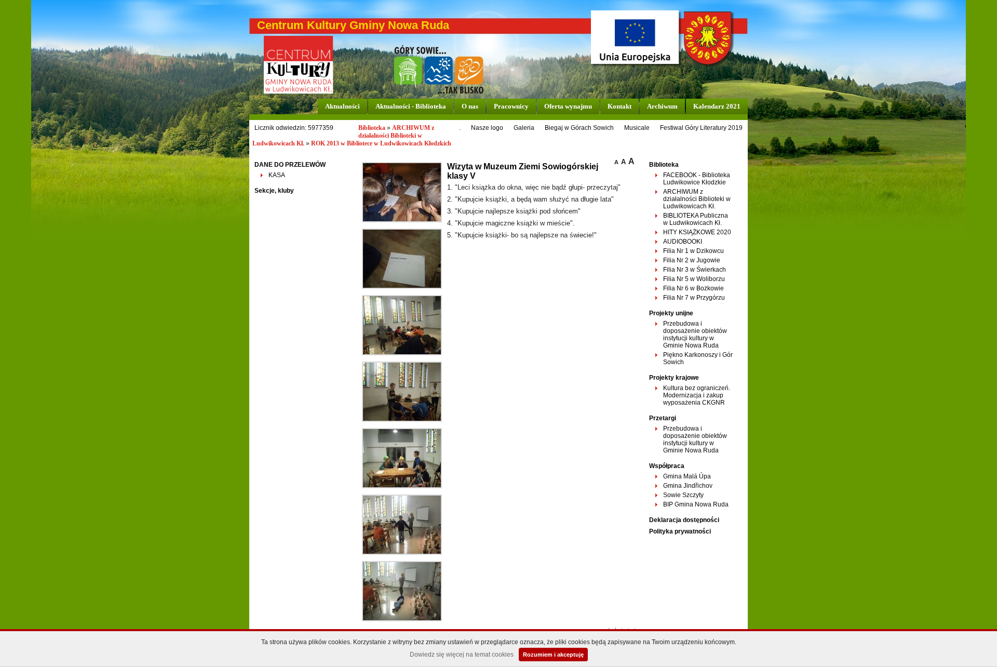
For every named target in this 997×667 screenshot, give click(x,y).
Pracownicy (511, 106)
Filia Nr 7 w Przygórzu (694, 297)
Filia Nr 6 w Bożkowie (693, 288)
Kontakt (619, 106)
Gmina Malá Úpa (687, 476)
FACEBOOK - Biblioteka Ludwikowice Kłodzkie (696, 178)
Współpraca (666, 466)
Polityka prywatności (680, 531)
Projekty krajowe (674, 377)
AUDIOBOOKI (682, 241)
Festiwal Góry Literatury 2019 (701, 127)
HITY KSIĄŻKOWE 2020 (697, 232)
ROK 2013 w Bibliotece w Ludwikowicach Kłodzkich (381, 143)
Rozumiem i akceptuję (553, 654)
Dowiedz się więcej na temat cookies (462, 654)
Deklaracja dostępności (684, 520)
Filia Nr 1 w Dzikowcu (693, 251)
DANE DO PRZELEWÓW (290, 164)
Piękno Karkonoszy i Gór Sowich (698, 358)
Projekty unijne (671, 313)
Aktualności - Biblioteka (410, 106)
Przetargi (662, 418)
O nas (470, 106)
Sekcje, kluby (274, 190)
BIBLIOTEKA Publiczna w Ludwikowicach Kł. (695, 219)
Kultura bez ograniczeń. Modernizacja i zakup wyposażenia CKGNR (696, 395)
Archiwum (662, 106)
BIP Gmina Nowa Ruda (696, 504)
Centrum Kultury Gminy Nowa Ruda (353, 25)
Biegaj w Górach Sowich (579, 127)
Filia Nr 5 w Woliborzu (694, 279)
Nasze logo (487, 127)
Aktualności (342, 106)
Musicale (637, 127)
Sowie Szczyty (683, 495)
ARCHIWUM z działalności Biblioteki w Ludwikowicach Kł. (697, 199)
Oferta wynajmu (568, 106)
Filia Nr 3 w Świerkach (694, 269)
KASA (276, 175)
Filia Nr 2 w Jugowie (691, 260)
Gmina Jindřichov (687, 485)
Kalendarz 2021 (716, 106)
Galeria (524, 127)
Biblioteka (371, 127)
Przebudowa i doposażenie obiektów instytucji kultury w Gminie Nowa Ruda (695, 334)
